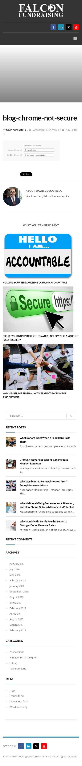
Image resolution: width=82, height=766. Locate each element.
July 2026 (14, 569)
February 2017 (18, 608)
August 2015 (16, 619)
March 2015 (16, 624)
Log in (13, 690)
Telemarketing (18, 668)
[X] (69, 27)
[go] (71, 416)
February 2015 (18, 630)
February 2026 (18, 580)
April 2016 (15, 613)
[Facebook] (53, 27)
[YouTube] (44, 746)
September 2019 (19, 591)
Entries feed (17, 696)
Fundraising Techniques (23, 657)
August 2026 (16, 564)
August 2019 (16, 597)
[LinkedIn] (61, 27)
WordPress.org (18, 707)
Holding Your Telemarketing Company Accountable (35, 282)
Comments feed (19, 701)
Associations (17, 652)
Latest (13, 663)
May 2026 (15, 575)
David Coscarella (16, 130)
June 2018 (15, 602)
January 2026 (17, 586)
